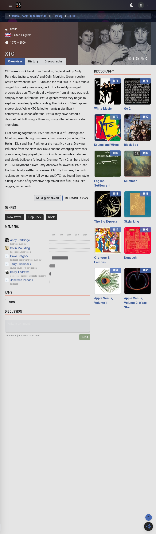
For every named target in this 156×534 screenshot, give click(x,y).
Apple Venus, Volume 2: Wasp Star (135, 302)
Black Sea (131, 145)
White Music (103, 108)
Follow (11, 301)
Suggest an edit (50, 198)
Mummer (130, 181)
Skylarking (131, 221)
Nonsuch (130, 257)
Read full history (78, 198)
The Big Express (106, 221)
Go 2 (127, 108)
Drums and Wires (106, 145)
